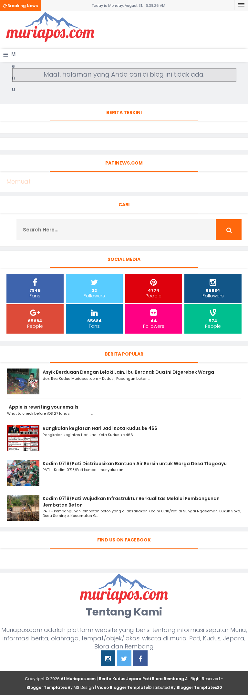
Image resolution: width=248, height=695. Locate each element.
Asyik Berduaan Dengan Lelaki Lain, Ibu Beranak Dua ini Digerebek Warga (128, 372)
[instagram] (108, 659)
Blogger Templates (46, 687)
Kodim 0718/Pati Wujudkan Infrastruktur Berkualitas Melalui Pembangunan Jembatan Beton (131, 501)
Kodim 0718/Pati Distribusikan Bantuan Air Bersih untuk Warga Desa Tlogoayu (135, 463)
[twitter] (124, 659)
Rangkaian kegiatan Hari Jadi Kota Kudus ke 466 (100, 428)
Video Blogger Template (122, 687)
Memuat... (20, 181)
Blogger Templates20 (199, 687)
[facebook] (140, 659)
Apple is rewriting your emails (43, 407)
